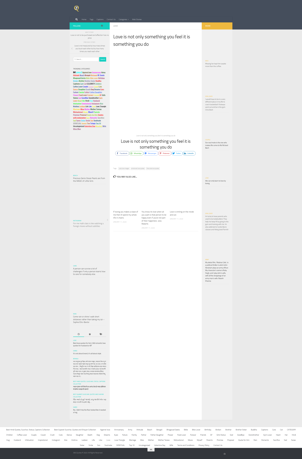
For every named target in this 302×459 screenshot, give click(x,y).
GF (211, 435)
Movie (190, 440)
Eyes (116, 435)
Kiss (65, 440)
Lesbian (85, 440)
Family (81, 92)
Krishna (74, 440)
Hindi (294, 435)
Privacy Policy (204, 445)
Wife (171, 445)
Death (90, 435)
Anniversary (119, 430)
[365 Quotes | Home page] (76, 8)
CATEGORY (291, 430)
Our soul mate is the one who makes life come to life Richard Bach (216, 145)
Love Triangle (119, 440)
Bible (186, 430)
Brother (228, 430)
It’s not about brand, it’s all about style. (87, 353)
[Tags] (100, 334)
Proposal (230, 440)
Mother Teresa (164, 440)
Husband (96, 101)
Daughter (79, 435)
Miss (82, 109)
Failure (124, 435)
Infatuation (29, 440)
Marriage (76, 109)
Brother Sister (241, 430)
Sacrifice (101, 118)
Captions (100, 19)
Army (207, 259)
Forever (193, 435)
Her (83, 101)
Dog (98, 435)
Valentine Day (90, 126)
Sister (82, 445)
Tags (91, 19)
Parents (209, 440)
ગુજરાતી (79, 72)
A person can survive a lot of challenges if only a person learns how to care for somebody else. (89, 271)
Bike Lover (196, 430)
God (231, 435)
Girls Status (221, 435)
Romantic (265, 440)
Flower (170, 435)
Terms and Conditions (185, 445)
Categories (123, 19)
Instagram (96, 104)
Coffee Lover (22, 435)
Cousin (43, 435)
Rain (74, 314)
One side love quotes (153, 168)
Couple (207, 140)
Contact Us (111, 19)
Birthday (101, 78)
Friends (203, 435)
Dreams (107, 435)
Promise (76, 115)
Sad (285, 440)
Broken (218, 430)
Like (100, 440)
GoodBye (240, 435)
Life (93, 440)
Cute (61, 435)
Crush (52, 435)
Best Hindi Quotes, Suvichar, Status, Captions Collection (28, 430)
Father (143, 435)
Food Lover (181, 435)
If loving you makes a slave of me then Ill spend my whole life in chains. (125, 215)
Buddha (254, 430)
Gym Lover (208, 96)
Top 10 (131, 445)
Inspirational (43, 440)
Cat (281, 430)
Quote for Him (243, 440)
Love (115, 26)
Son (98, 445)
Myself (199, 440)
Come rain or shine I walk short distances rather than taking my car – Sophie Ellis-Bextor (89, 319)
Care (75, 266)
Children (9, 435)
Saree (75, 351)
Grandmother (254, 435)
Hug (91, 101)
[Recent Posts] (78, 334)
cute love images (124, 168)
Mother (151, 440)
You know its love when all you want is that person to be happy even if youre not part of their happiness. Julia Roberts (154, 218)
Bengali (75, 359)
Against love (105, 430)
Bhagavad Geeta (173, 430)
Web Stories (137, 19)
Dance (69, 435)
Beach (82, 75)
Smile (91, 445)
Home (84, 19)
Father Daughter (157, 435)
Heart (278, 435)
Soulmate (108, 445)
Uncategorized (144, 445)
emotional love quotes (137, 168)
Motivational (179, 440)
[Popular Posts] (89, 334)
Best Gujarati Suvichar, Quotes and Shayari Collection (75, 430)
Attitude (76, 75)
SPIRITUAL (77, 123)
